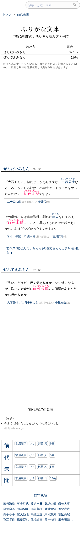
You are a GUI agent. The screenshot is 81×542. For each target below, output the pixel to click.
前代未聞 (31, 194)
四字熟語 (40, 495)
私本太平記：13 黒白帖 (21, 236)
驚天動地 (23, 514)
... (73, 519)
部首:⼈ (42, 455)
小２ (32, 443)
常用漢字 (20, 443)
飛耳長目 (9, 519)
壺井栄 (42, 201)
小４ (32, 466)
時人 (55, 217)
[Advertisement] (40, 117)
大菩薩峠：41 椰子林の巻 (22, 302)
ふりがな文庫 (40, 29)
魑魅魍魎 (50, 509)
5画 (52, 455)
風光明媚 (64, 519)
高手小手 (9, 514)
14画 (53, 478)
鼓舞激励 (9, 503)
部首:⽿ (42, 478)
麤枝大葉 (64, 503)
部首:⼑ (42, 443)
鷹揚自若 (9, 509)
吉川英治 (58, 236)
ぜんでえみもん (22, 269)
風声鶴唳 (50, 519)
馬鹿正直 (36, 514)
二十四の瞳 (14, 201)
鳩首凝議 (36, 509)
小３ (32, 455)
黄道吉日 (36, 503)
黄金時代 (23, 503)
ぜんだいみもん (22, 169)
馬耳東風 (50, 514)
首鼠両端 (64, 514)
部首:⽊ (42, 466)
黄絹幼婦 (50, 503)
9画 (52, 443)
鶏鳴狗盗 (23, 509)
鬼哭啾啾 (64, 509)
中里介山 (60, 302)
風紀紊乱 (23, 519)
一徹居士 (68, 182)
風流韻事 (36, 519)
